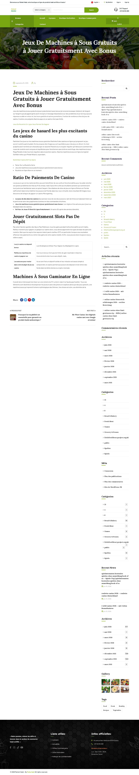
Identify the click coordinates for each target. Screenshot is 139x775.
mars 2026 (107, 184)
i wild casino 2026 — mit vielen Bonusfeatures (113, 128)
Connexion (108, 471)
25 (105, 211)
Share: (15, 300)
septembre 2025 (110, 195)
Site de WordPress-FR (113, 487)
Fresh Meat (108, 222)
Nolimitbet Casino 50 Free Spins (24, 160)
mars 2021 (107, 197)
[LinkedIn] (33, 299)
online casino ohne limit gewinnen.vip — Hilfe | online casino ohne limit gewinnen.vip (115, 147)
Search (91, 10)
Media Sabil (31, 772)
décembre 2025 (109, 192)
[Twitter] (25, 299)
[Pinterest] (29, 299)
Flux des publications (112, 476)
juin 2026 (107, 179)
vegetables (117, 710)
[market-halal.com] (13, 10)
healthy (122, 706)
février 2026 (108, 187)
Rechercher (108, 80)
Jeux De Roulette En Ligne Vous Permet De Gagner (31, 124)
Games (106, 225)
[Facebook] (21, 299)
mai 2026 (107, 182)
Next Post (90, 311)
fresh (113, 706)
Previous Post (16, 311)
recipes (106, 710)
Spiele (106, 238)
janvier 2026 (108, 189)
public (106, 232)
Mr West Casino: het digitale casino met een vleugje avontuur (83, 317)
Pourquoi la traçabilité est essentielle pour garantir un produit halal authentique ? (29, 317)
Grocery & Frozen (110, 227)
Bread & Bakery (109, 219)
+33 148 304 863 (124, 11)
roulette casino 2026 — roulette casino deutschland (113, 121)
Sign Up (127, 2)
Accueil (66, 57)
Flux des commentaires (113, 482)
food (105, 706)
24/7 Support (123, 8)
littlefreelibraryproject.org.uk (114, 230)
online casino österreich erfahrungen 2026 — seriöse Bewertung (112, 137)
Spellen (106, 235)
